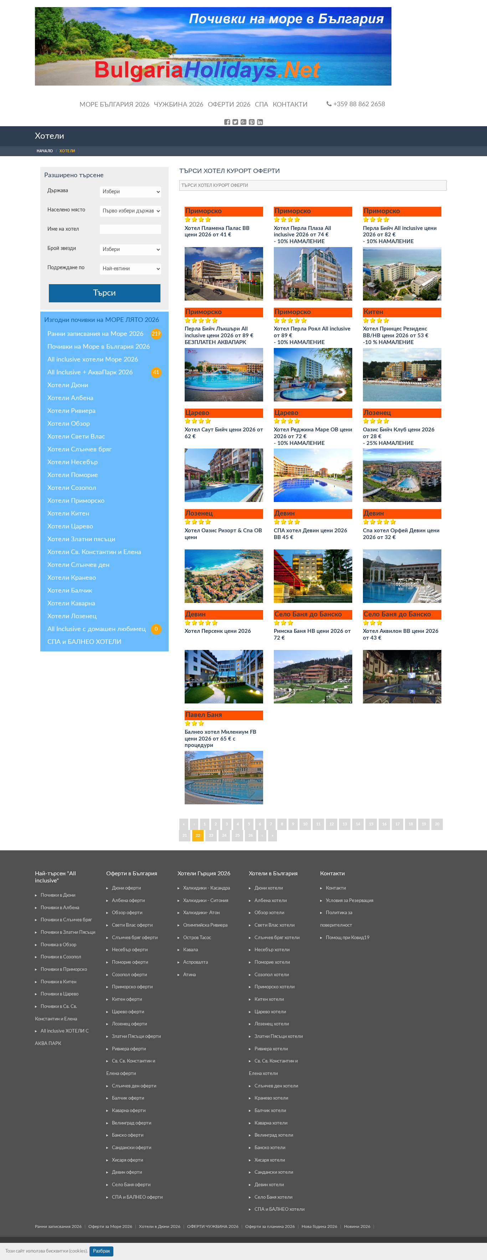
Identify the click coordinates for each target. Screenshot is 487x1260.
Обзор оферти (127, 913)
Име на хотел (63, 229)
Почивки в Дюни (58, 895)
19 (424, 824)
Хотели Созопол (71, 488)
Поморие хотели (272, 962)
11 (318, 824)
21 (185, 836)
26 (250, 836)
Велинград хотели (274, 1135)
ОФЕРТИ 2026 (229, 105)
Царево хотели (270, 1012)
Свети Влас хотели (274, 925)
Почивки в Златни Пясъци (68, 932)
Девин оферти (127, 1172)
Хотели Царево (70, 526)
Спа (261, 105)
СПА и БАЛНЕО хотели (279, 1209)
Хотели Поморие (72, 475)
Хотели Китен (68, 514)
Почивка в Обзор (58, 945)
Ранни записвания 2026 (58, 1226)
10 (305, 824)
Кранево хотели (271, 1098)
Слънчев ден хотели (276, 1086)
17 (397, 824)
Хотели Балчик (69, 591)
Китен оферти (127, 999)
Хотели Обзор (68, 424)
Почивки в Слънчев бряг (66, 920)
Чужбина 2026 (178, 105)
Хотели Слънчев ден (78, 565)
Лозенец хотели (272, 1024)
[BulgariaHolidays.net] (213, 46)
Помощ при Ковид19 (348, 938)
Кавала (190, 950)
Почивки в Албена (60, 908)
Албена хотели (271, 900)
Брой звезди (61, 248)
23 (211, 836)
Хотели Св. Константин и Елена (94, 552)
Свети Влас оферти (132, 925)
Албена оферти (128, 900)
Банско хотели (270, 1148)
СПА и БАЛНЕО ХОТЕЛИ (84, 642)
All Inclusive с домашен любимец (102, 629)
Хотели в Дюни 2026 (159, 1226)
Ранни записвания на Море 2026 (103, 334)
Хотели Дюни (67, 385)
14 (358, 824)
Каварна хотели (271, 1123)
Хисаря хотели (270, 1160)
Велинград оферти (131, 1123)
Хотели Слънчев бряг (79, 449)
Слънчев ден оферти (134, 1086)
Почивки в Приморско (64, 969)
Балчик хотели (270, 1110)
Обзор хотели (269, 913)
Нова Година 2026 (319, 1226)
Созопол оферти (129, 975)
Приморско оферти (132, 987)
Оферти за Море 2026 (110, 1226)
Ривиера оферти (129, 1049)
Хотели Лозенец (72, 616)
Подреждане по (65, 267)
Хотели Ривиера (71, 411)
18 (411, 824)
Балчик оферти (128, 1098)
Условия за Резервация (349, 900)
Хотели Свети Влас (76, 437)
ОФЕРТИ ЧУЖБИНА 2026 (213, 1226)
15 (371, 824)
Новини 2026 (357, 1226)
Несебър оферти (130, 950)
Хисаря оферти (127, 1160)
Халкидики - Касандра (206, 888)
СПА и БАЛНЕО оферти (137, 1197)
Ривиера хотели (271, 1049)
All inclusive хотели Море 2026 (92, 360)
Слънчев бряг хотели (277, 938)
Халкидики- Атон (201, 913)
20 (437, 824)
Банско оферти (127, 1135)
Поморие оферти (130, 962)
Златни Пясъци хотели (279, 1036)
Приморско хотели (274, 987)
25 (237, 836)
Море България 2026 (114, 105)
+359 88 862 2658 (358, 104)
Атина (189, 975)
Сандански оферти (131, 1148)
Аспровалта (195, 962)
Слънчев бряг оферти (135, 938)
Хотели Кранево (71, 578)
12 (331, 824)
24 (224, 836)
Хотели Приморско (75, 501)
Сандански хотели (274, 1172)
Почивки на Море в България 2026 (98, 347)
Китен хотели (269, 999)
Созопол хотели (272, 975)
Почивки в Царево (59, 994)
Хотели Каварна (71, 603)
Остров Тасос (197, 938)
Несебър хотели (272, 950)
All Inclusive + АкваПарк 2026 (103, 372)
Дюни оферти (126, 888)
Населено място (66, 210)
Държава (57, 190)
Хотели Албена (70, 398)
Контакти (290, 105)
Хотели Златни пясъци (81, 539)
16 (384, 824)
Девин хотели (269, 1185)
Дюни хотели (269, 888)
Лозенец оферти (129, 1024)
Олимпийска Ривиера (205, 925)
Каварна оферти (128, 1110)
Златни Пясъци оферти (136, 1036)
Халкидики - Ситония (205, 900)
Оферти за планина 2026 (270, 1226)
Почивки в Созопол (61, 957)
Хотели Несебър (72, 462)
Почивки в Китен (58, 982)
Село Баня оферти (131, 1185)
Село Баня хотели (273, 1197)
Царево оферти (128, 1012)
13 (345, 824)
